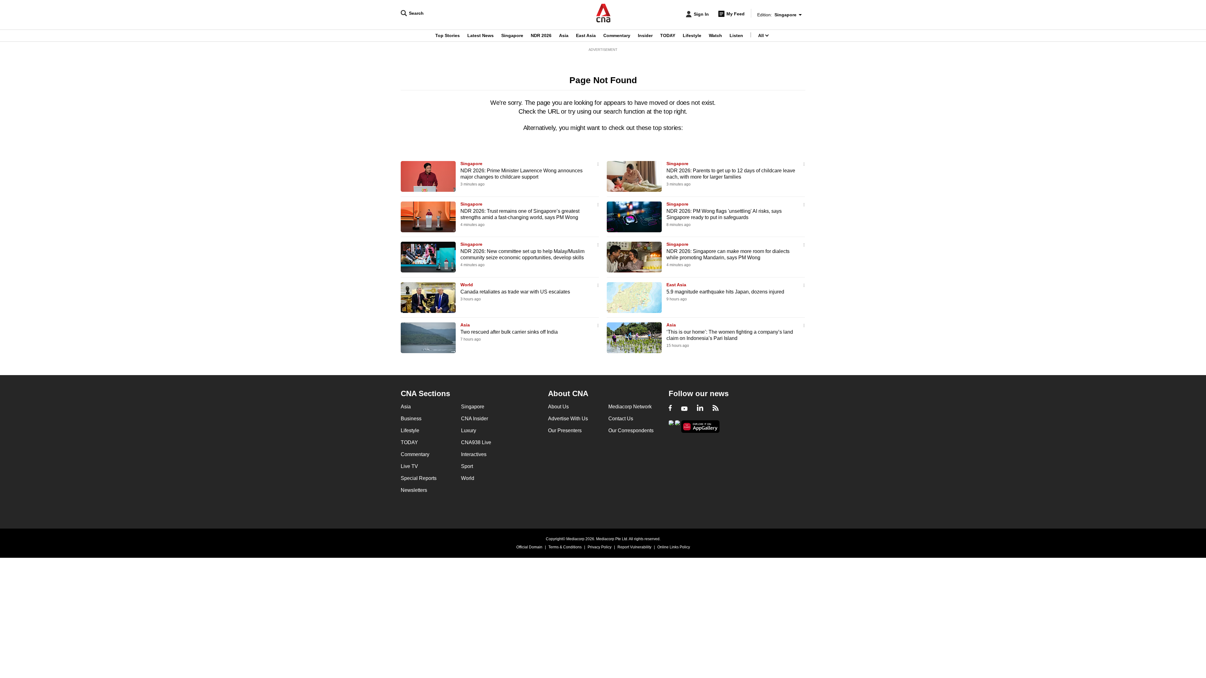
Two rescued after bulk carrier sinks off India (509, 332)
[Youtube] (684, 408)
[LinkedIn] (700, 408)
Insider (645, 35)
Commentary (616, 35)
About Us (558, 406)
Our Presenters (565, 430)
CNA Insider (474, 418)
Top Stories (447, 35)
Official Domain (529, 547)
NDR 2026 (541, 35)
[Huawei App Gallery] (700, 426)
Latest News (480, 35)
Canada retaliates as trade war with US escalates (515, 291)
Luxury (468, 430)
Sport (467, 466)
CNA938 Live (476, 442)
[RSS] (716, 408)
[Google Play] (671, 426)
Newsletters (414, 490)
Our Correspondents (631, 430)
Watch (715, 35)
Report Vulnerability (634, 547)
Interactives (473, 454)
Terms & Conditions (565, 547)
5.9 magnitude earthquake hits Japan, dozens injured (725, 291)
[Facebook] (670, 408)
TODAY (667, 35)
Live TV (409, 466)
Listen (736, 35)
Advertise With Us (568, 418)
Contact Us (620, 418)
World (466, 284)
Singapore (512, 35)
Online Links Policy (673, 547)
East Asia (586, 35)
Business (411, 418)
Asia (563, 35)
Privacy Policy (599, 547)
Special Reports (419, 478)
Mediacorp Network (630, 406)
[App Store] (677, 426)
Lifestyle (692, 35)
